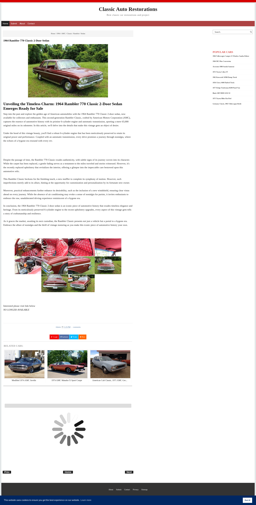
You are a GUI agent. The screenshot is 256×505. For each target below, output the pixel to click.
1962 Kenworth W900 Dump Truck (225, 77)
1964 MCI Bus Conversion (222, 61)
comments (77, 327)
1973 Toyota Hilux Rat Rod (222, 98)
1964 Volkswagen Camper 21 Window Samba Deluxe (231, 56)
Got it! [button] (247, 500)
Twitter (74, 337)
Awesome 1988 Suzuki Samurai (223, 67)
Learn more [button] (86, 500)
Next (129, 472)
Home (5, 23)
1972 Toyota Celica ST (220, 72)
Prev (6, 472)
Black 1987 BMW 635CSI (221, 93)
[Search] (251, 33)
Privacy (136, 489)
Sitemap (144, 489)
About (22, 23)
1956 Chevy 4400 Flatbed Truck (223, 83)
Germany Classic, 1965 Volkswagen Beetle (227, 104)
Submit (14, 23)
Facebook (64, 337)
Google (55, 337)
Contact (31, 23)
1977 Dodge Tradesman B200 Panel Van (226, 88)
